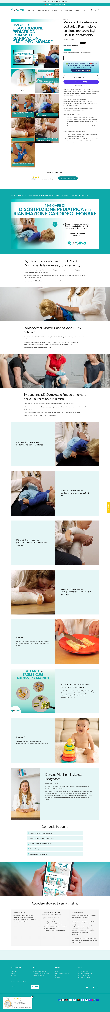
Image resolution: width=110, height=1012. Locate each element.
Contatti (57, 977)
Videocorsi (14, 971)
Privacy (80, 977)
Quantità (66, 55)
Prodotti (13, 973)
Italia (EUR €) (15, 1002)
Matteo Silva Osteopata (62, 973)
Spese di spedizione (75, 52)
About (57, 975)
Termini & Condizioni (39, 975)
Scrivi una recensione (68, 178)
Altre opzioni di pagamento (81, 85)
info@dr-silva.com (83, 975)
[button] (91, 10)
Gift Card (13, 975)
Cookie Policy (87, 977)
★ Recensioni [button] (108, 508)
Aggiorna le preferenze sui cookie (92, 1002)
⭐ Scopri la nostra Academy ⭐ (81, 70)
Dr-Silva (84, 1002)
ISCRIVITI (35, 987)
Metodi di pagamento (39, 971)
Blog (56, 971)
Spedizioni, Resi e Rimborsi (41, 973)
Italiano (27, 1002)
